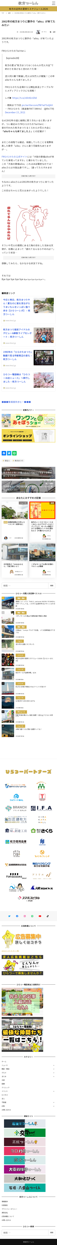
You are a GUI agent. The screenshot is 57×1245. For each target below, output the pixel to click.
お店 (3, 1080)
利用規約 (5, 1205)
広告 (3, 1106)
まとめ (4, 1076)
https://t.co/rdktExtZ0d (24, 97)
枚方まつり (18, 460)
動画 (3, 1084)
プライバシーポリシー (9, 1209)
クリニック (5, 1087)
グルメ (4, 1072)
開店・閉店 (5, 1069)
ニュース (5, 1065)
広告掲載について (8, 1216)
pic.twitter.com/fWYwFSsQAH (37, 105)
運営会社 (5, 1212)
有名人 (7, 460)
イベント (5, 1091)
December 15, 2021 (15, 112)
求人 (3, 1099)
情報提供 (5, 1201)
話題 (54, 32)
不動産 (4, 1102)
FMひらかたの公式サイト (14, 156)
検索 (51, 585)
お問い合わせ (6, 1110)
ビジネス (5, 1095)
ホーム (4, 1061)
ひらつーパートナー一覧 (10, 951)
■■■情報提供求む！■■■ (16, 401)
